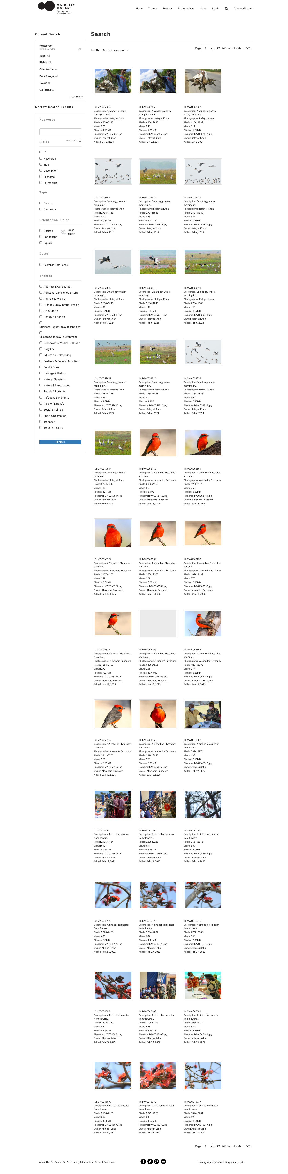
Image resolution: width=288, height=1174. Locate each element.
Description (50, 170)
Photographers (186, 8)
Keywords (50, 158)
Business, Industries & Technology (60, 326)
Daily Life (49, 349)
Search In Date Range (56, 264)
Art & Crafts (51, 310)
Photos (48, 203)
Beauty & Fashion (54, 316)
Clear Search (76, 96)
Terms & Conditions (105, 1162)
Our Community (71, 1162)
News (203, 8)
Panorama (50, 209)
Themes (152, 8)
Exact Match (72, 140)
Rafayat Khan (109, 138)
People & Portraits (55, 391)
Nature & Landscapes (57, 385)
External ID (50, 182)
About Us (44, 1162)
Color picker (70, 231)
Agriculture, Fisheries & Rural (61, 292)
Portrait (48, 230)
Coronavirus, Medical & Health (62, 342)
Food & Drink (51, 367)
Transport (50, 421)
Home (139, 8)
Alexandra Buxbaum (157, 499)
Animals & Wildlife (54, 298)
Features (168, 8)
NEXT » (248, 48)
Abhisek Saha (198, 767)
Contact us (87, 1162)
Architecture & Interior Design (61, 304)
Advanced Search (243, 8)
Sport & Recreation (55, 415)
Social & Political (53, 409)
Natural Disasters (54, 379)
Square (48, 242)
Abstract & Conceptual (57, 286)
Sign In (215, 8)
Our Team (56, 1162)
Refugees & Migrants (56, 397)
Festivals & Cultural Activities (61, 361)
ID (45, 152)
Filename (49, 176)
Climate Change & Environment (58, 336)
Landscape (50, 236)
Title (46, 164)
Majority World (205, 1162)
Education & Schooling (57, 355)
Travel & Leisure (53, 427)
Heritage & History (55, 373)
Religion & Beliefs (54, 403)
